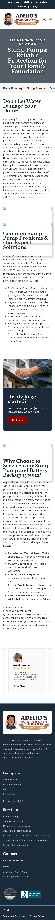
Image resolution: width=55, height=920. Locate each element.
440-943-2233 (16, 860)
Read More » (20, 686)
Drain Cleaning (13, 88)
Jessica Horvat (22, 665)
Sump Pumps (36, 88)
